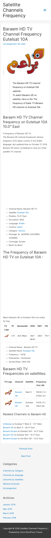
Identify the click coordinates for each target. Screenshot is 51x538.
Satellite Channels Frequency (14, 10)
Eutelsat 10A (23, 212)
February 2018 (9, 518)
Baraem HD (8, 427)
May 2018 (7, 509)
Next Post (26, 456)
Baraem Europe (10, 431)
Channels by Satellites (13, 479)
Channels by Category (13, 471)
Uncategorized (9, 44)
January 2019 (9, 504)
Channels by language (13, 475)
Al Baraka (7, 424)
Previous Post (25, 448)
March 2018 (8, 513)
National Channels (11, 484)
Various (21, 231)
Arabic (22, 223)
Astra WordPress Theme (31, 532)
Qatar (19, 227)
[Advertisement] (25, 180)
